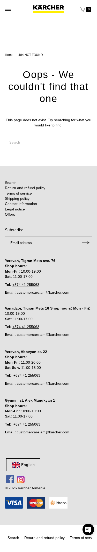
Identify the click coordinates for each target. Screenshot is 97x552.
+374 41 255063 (25, 285)
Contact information (21, 204)
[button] (88, 529)
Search (11, 183)
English (28, 465)
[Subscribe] (85, 242)
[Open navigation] (8, 9)
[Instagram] (21, 479)
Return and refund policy (25, 188)
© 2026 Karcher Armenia (25, 488)
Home (9, 55)
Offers (10, 214)
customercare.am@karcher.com (43, 292)
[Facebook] (10, 479)
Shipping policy (17, 199)
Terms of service (18, 193)
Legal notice (15, 209)
